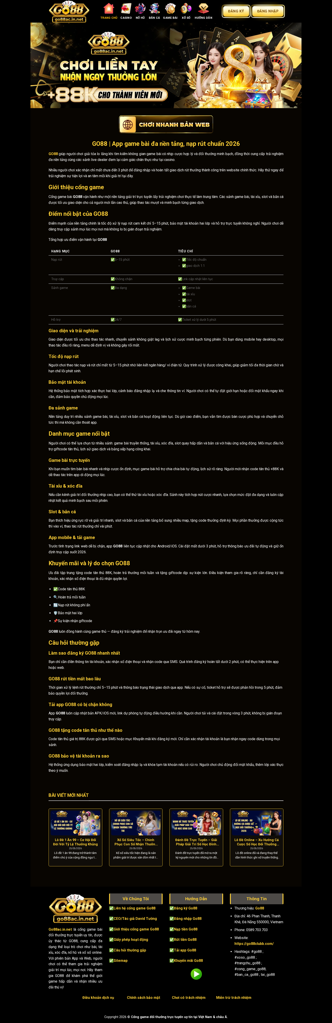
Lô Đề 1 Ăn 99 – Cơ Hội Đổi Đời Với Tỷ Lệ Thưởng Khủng (75, 842)
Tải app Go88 (185, 950)
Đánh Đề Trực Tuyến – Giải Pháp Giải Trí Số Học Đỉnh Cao (196, 842)
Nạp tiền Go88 (185, 929)
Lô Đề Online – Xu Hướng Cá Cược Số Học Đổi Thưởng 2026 (256, 842)
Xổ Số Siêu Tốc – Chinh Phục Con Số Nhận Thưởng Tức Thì (136, 842)
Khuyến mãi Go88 (188, 960)
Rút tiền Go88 (185, 939)
